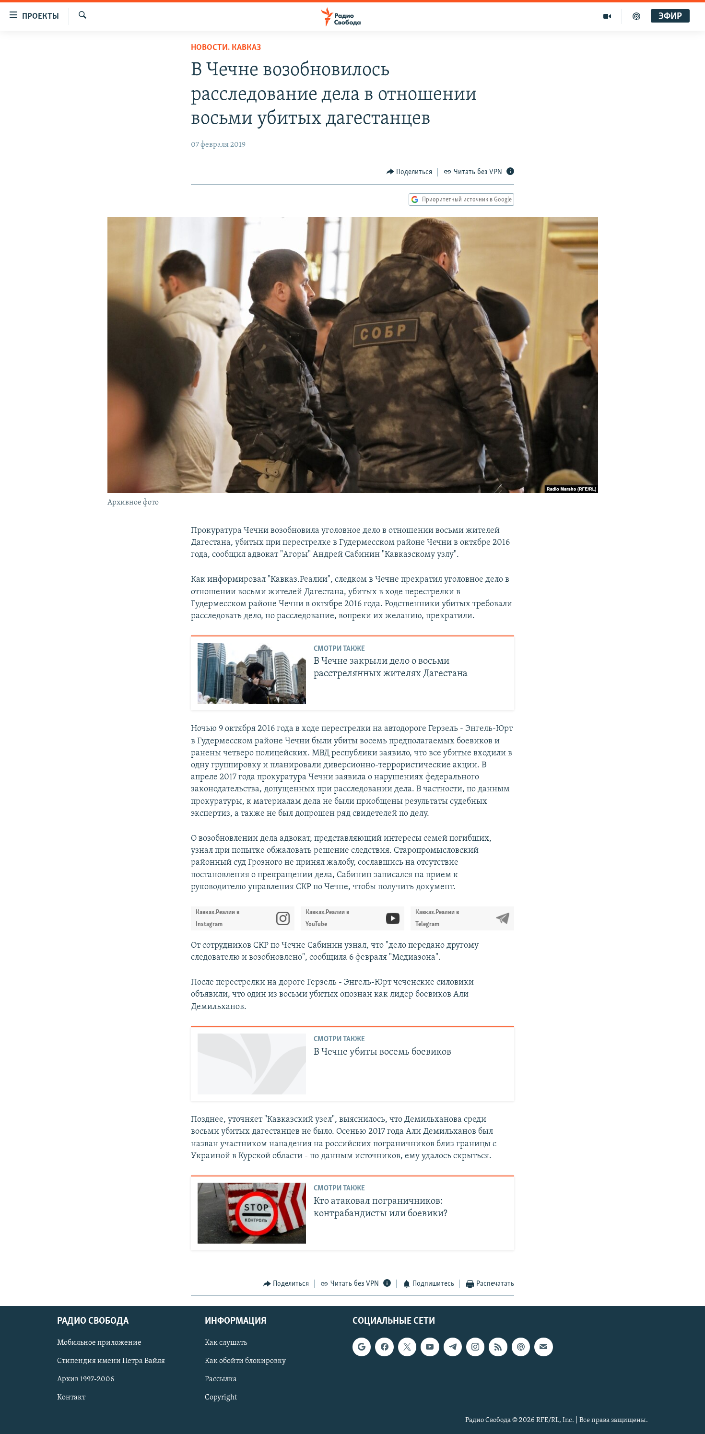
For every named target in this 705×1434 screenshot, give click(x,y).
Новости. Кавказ (226, 48)
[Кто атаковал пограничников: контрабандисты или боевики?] (252, 1213)
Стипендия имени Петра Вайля (111, 1361)
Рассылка (221, 1379)
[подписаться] (543, 1347)
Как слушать (226, 1343)
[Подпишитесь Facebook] (384, 1347)
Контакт (71, 1397)
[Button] (410, 172)
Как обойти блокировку (245, 1361)
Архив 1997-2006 (85, 1379)
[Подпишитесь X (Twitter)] (407, 1347)
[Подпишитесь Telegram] (453, 1347)
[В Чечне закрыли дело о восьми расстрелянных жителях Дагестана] (252, 673)
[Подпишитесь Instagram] (475, 1347)
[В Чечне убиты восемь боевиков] (252, 1064)
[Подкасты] (521, 1347)
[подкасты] (636, 16)
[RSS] (498, 1347)
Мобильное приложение (99, 1343)
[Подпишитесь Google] (361, 1347)
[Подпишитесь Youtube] (430, 1347)
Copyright (221, 1397)
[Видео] (607, 16)
